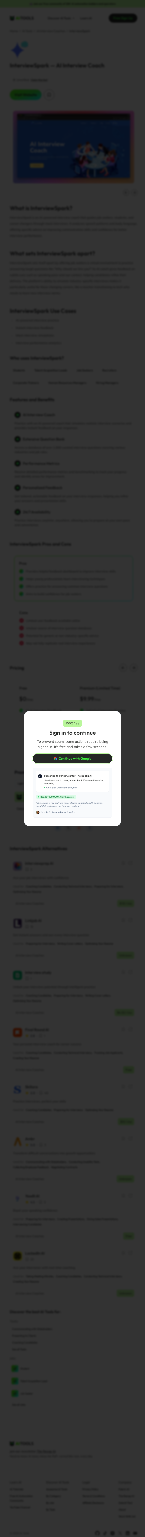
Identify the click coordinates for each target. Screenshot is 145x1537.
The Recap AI (84, 775)
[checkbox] (40, 776)
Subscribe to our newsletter (68, 775)
